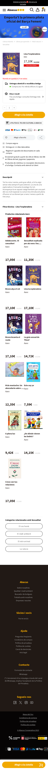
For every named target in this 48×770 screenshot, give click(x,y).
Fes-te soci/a (23, 618)
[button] (37, 10)
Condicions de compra (23, 640)
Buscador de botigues (23, 594)
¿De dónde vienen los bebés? (32, 435)
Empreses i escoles (23, 600)
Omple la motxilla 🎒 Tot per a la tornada (25, 3)
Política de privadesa (23, 643)
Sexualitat (6, 44)
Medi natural (36, 42)
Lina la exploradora (32, 289)
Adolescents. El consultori (12, 242)
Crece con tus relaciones (11, 483)
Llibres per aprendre (23, 42)
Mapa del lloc (28, 714)
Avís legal (23, 652)
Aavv (25, 57)
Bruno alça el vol (12, 289)
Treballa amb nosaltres (23, 597)
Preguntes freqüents (23, 636)
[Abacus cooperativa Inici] (16, 11)
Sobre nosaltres (23, 588)
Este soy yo (29, 385)
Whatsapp (23, 674)
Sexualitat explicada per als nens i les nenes (33, 243)
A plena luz (10, 433)
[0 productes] (43, 10)
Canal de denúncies (23, 649)
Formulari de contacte (23, 670)
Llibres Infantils (8, 42)
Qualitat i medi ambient (23, 591)
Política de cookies (23, 646)
